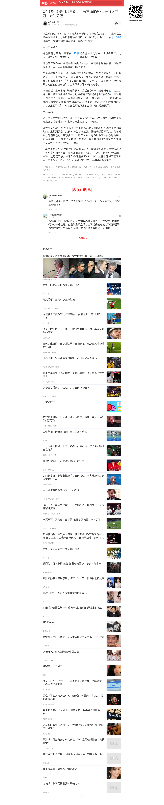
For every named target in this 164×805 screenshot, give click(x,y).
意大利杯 (116, 37)
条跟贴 (81, 238)
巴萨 (76, 53)
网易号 (53, 3)
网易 (44, 3)
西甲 (111, 90)
